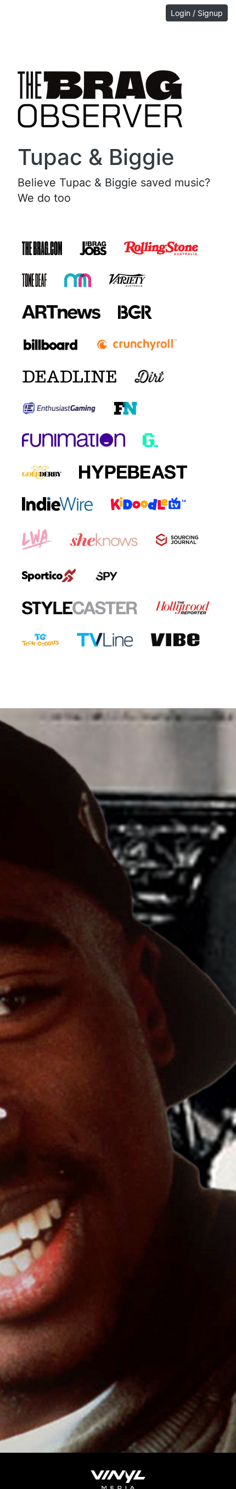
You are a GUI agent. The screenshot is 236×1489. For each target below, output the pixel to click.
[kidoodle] (148, 503)
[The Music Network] (77, 279)
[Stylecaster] (79, 607)
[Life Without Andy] (37, 539)
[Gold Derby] (41, 471)
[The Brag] (42, 248)
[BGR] (135, 311)
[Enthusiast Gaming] (59, 408)
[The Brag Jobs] (93, 248)
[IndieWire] (57, 503)
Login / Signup (197, 13)
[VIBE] (175, 639)
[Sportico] (49, 575)
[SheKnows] (104, 539)
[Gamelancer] (150, 439)
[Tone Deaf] (34, 279)
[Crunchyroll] (137, 343)
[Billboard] (50, 343)
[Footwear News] (125, 408)
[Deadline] (69, 376)
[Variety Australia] (127, 279)
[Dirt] (149, 376)
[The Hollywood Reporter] (182, 607)
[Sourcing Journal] (177, 539)
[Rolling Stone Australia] (161, 248)
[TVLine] (105, 639)
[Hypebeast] (133, 471)
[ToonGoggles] (40, 639)
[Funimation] (73, 439)
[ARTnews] (61, 311)
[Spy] (106, 575)
